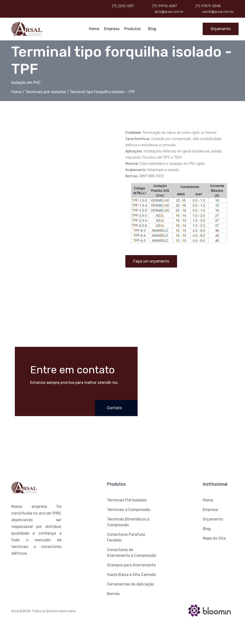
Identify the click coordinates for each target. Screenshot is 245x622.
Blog (152, 29)
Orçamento (221, 29)
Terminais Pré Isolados (127, 500)
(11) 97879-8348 (207, 6)
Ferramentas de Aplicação (130, 584)
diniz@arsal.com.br (169, 12)
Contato (115, 408)
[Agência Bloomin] (210, 610)
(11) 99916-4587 (164, 6)
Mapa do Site (214, 538)
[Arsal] (26, 28)
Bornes (113, 593)
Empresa (111, 29)
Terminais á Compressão (128, 509)
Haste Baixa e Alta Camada (131, 574)
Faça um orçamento (151, 261)
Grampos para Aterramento (131, 565)
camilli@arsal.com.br (217, 12)
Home (94, 29)
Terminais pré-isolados (45, 92)
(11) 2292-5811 (122, 6)
